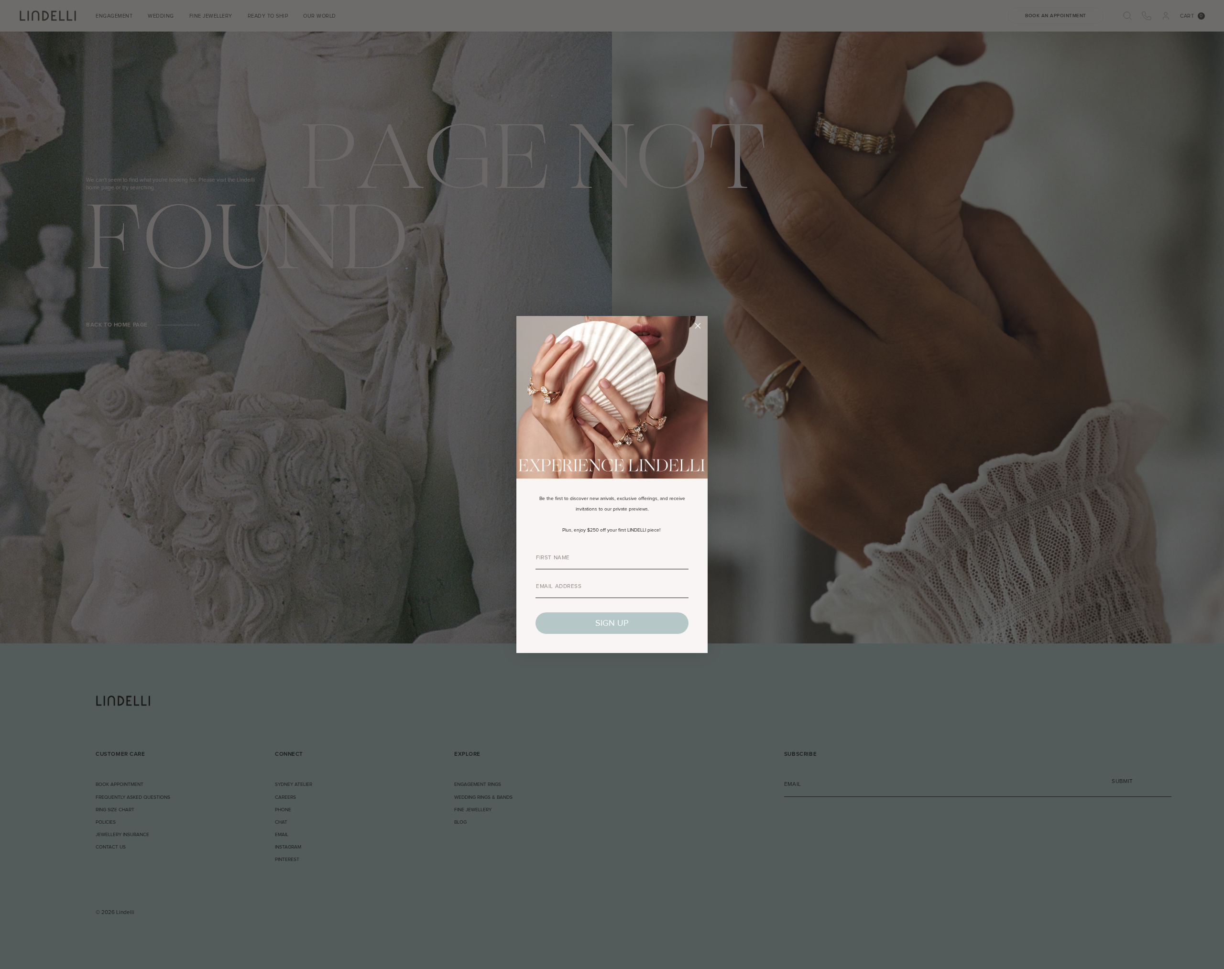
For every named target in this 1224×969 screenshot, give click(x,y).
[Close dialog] (698, 326)
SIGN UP (612, 623)
